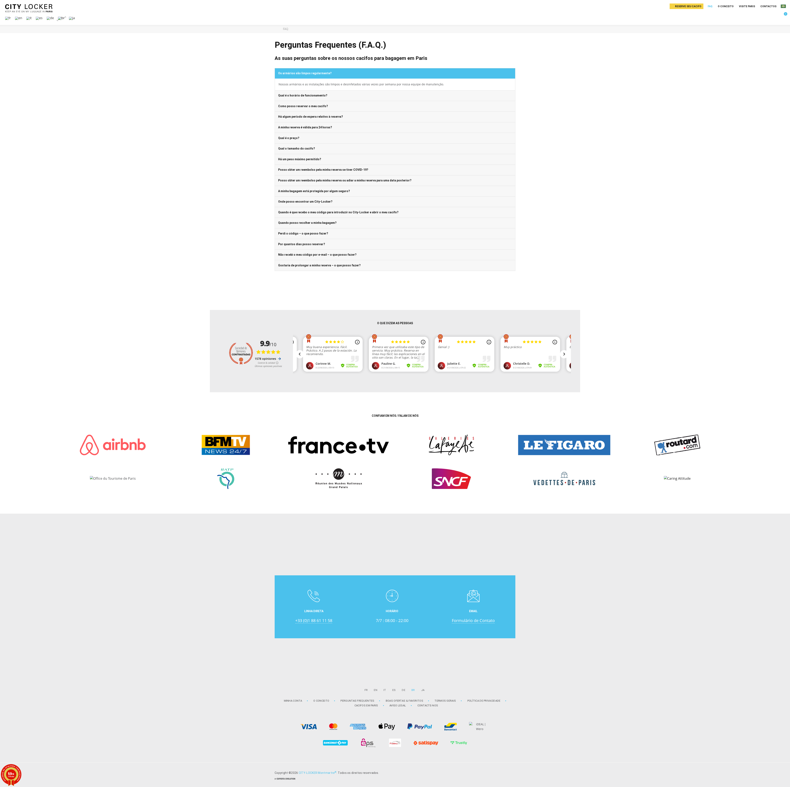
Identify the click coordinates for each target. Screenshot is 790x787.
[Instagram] (499, 772)
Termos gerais (445, 700)
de (403, 690)
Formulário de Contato (473, 620)
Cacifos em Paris (366, 705)
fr (366, 690)
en (375, 690)
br (413, 690)
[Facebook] (510, 772)
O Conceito (321, 700)
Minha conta (293, 700)
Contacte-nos (427, 705)
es (394, 690)
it (384, 690)
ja (423, 690)
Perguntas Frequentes (357, 700)
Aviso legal (397, 705)
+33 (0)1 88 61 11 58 (313, 620)
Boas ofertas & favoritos (404, 700)
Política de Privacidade (484, 700)
